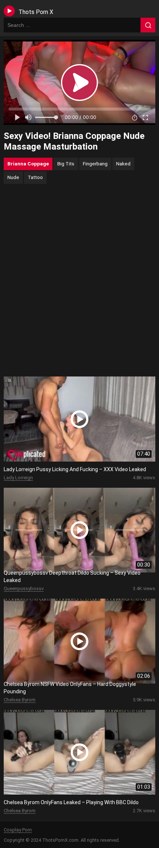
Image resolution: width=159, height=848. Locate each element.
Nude (13, 177)
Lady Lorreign (18, 477)
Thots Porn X (35, 11)
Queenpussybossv (24, 588)
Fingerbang (95, 164)
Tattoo (35, 177)
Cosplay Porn (18, 830)
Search (148, 25)
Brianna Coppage (28, 164)
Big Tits (65, 164)
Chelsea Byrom (19, 699)
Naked (123, 164)
